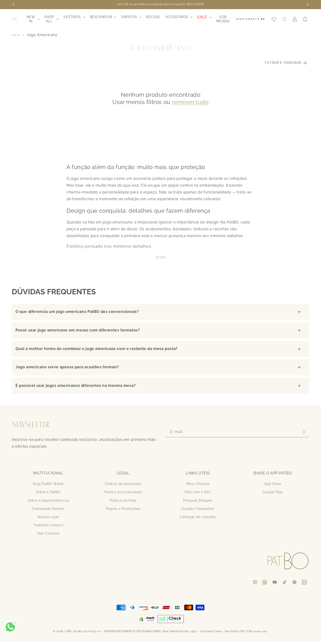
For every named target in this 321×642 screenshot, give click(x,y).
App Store (272, 484)
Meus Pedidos (198, 484)
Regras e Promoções (123, 508)
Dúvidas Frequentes (197, 508)
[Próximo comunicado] (307, 4)
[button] (33, 19)
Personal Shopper (198, 500)
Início (16, 35)
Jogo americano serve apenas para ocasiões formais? (67, 367)
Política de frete (123, 500)
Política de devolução (123, 484)
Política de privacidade (123, 492)
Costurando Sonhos (48, 508)
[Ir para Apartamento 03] (250, 19)
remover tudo (190, 102)
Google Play (272, 492)
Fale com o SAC (198, 492)
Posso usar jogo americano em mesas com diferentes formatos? (78, 330)
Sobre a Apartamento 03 (48, 500)
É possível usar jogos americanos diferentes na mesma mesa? (76, 385)
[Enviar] (304, 432)
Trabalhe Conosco (48, 525)
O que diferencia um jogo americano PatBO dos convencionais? (77, 311)
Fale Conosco (48, 533)
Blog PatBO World (48, 484)
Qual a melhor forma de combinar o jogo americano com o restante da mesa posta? (97, 348)
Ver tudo (160, 256)
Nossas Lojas (48, 517)
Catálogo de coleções (198, 517)
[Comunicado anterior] (13, 4)
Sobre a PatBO (48, 492)
